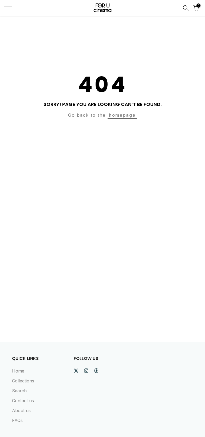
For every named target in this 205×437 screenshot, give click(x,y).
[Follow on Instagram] (86, 370)
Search (19, 390)
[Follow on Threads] (96, 370)
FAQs (17, 420)
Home (18, 371)
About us (21, 410)
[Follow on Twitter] (76, 370)
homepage (122, 115)
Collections (23, 380)
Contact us (23, 400)
